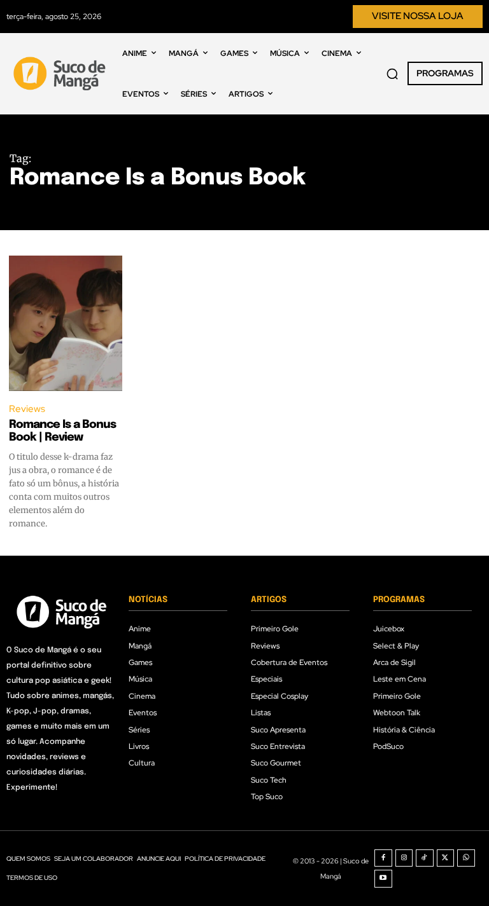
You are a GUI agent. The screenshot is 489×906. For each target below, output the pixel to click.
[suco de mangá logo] (61, 73)
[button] (392, 73)
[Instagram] (404, 858)
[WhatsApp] (466, 858)
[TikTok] (425, 858)
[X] (446, 858)
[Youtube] (383, 879)
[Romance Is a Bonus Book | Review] (65, 323)
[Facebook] (383, 858)
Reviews (27, 408)
